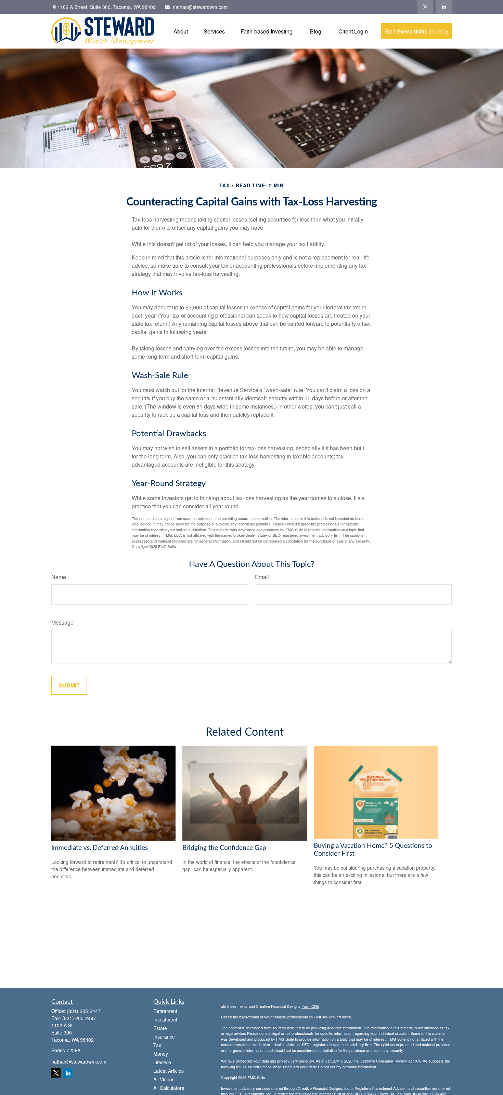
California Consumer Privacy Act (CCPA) (393, 1061)
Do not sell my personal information (347, 1066)
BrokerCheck (340, 1016)
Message (62, 622)
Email (262, 577)
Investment (165, 1019)
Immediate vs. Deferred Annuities (99, 848)
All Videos (164, 1079)
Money (160, 1053)
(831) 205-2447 (84, 1010)
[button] (181, 31)
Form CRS (310, 1006)
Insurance (164, 1036)
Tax (157, 1045)
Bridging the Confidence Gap (224, 848)
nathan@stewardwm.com (200, 6)
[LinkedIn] (444, 7)
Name (58, 577)
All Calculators (168, 1087)
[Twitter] (425, 7)
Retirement (165, 1010)
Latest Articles (168, 1070)
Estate (160, 1028)
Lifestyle (162, 1062)
